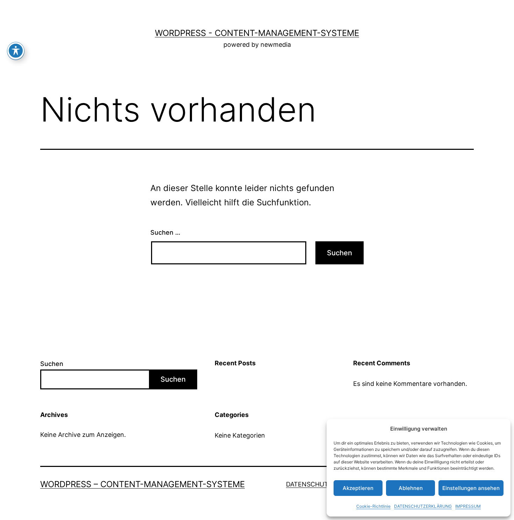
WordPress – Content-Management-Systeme (142, 484)
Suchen (51, 363)
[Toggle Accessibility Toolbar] (15, 50)
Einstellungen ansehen (471, 488)
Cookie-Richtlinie (373, 506)
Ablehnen (411, 488)
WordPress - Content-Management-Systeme (257, 33)
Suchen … (165, 232)
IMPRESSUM (468, 506)
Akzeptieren (358, 488)
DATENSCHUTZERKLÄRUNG (423, 506)
